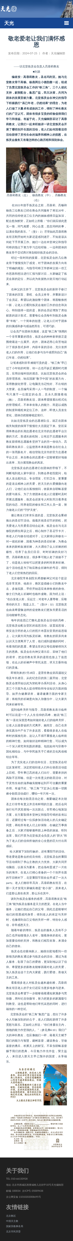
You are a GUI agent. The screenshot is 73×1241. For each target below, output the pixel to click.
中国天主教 (12, 1221)
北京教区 (11, 1215)
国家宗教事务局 (14, 1226)
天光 (9, 23)
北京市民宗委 (13, 1231)
